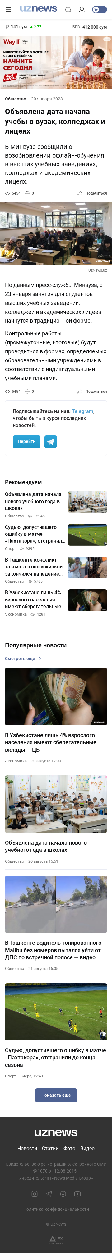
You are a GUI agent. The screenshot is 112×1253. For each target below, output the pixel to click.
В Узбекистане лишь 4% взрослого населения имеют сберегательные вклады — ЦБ (50, 742)
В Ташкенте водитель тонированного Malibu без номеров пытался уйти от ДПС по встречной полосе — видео (53, 950)
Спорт (10, 1076)
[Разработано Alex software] (56, 1240)
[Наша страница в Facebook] (63, 1194)
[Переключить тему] (99, 9)
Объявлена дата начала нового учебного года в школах (46, 846)
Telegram (82, 411)
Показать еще (56, 1095)
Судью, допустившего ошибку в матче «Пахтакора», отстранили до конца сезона (55, 1057)
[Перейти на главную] (38, 9)
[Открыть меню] (8, 9)
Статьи (50, 1148)
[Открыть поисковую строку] (68, 9)
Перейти (26, 441)
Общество (15, 98)
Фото (69, 1148)
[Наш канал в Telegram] (49, 1194)
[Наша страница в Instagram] (34, 1194)
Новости (27, 1148)
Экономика (16, 761)
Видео (87, 1148)
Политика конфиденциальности (56, 1209)
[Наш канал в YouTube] (77, 1194)
